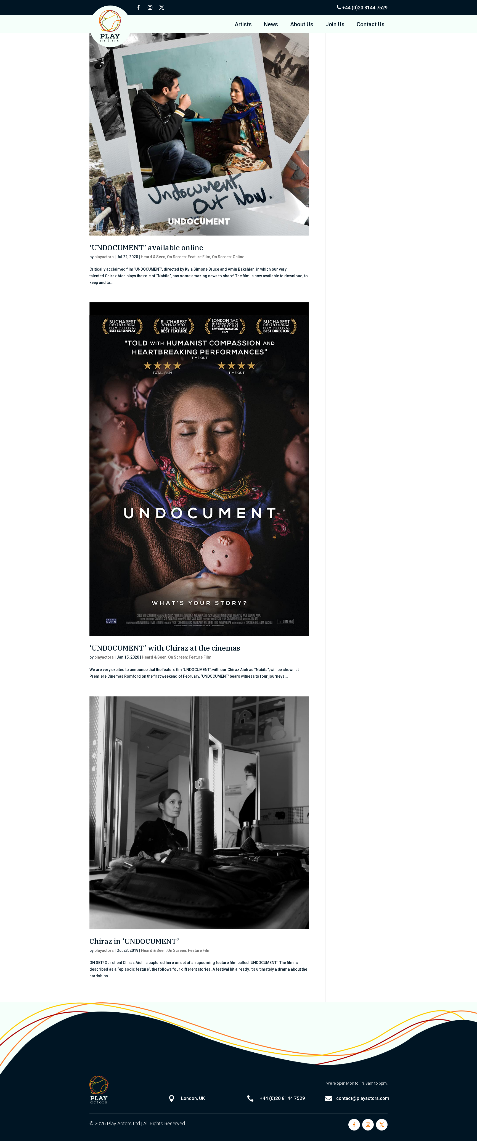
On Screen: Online (228, 257)
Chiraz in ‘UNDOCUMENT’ (134, 941)
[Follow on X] (161, 7)
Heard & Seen (153, 257)
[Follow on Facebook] (138, 7)
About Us (301, 25)
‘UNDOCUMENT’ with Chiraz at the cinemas (164, 648)
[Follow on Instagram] (150, 7)
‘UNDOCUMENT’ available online (146, 247)
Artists (243, 25)
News (271, 25)
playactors (104, 257)
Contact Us (371, 25)
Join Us (334, 25)
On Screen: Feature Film (188, 257)
